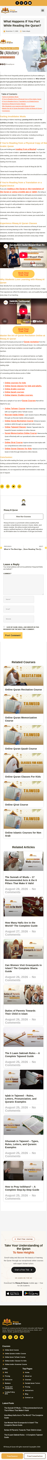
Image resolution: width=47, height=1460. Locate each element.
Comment (7, 573)
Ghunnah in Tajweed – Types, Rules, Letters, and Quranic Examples (22, 1144)
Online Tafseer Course (15, 408)
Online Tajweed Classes (15, 427)
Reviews (8, 1383)
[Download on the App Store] (14, 1293)
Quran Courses (29, 400)
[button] (43, 10)
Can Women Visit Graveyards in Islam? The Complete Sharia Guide (23, 968)
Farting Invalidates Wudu (10, 97)
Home (27, 1372)
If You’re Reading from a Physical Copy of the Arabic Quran (21, 99)
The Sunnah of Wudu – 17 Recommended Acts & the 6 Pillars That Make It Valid (21, 880)
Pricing (7, 1376)
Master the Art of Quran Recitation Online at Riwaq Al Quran (22, 108)
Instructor (8, 1380)
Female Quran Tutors (32, 1383)
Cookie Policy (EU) (10, 1393)
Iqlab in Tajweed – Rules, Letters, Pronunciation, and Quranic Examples (20, 1098)
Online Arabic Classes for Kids (16, 1361)
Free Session (12, 1456)
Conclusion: (6, 111)
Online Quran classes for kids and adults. (23, 386)
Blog (26, 1394)
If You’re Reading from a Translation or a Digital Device (20, 101)
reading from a (25, 149)
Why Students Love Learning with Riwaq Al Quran (18, 106)
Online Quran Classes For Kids (23, 776)
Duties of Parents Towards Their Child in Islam (22, 1430)
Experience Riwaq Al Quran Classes (14, 104)
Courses (28, 1380)
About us (28, 1376)
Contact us (29, 1397)
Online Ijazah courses (14, 392)
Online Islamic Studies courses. (19, 395)
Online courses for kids (15, 383)
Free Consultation (35, 1456)
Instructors (29, 1390)
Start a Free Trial (22, 1270)
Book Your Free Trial (23, 274)
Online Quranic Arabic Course (15, 1353)
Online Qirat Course (14, 442)
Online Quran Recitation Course (19, 421)
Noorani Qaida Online (14, 415)
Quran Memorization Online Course (21, 433)
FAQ (6, 1372)
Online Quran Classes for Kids (18, 449)
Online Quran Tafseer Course (15, 1357)
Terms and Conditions (9, 1387)
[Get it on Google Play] (32, 1293)
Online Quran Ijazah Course (21, 748)
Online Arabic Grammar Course (16, 1364)
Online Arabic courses (15, 389)
